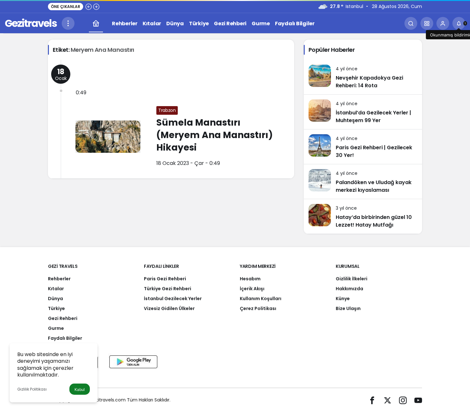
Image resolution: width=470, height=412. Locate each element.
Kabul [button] (79, 389)
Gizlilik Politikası (32, 389)
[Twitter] (387, 400)
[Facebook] (372, 400)
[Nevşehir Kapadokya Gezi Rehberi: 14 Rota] (363, 77)
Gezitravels (31, 23)
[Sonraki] (96, 6)
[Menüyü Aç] (68, 23)
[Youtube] (418, 400)
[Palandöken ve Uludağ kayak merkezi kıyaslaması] (363, 181)
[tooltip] (458, 23)
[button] (426, 23)
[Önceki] (88, 6)
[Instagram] (403, 400)
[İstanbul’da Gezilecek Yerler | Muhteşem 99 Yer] (363, 112)
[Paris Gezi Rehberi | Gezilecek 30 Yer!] (363, 146)
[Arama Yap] (410, 23)
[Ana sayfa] (96, 23)
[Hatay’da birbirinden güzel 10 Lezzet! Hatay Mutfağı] (363, 216)
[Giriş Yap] (442, 23)
